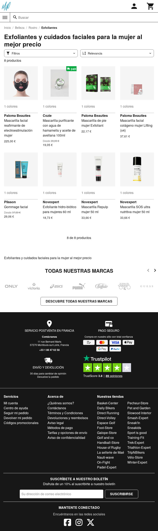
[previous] (148, 271)
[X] (90, 523)
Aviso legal (56, 422)
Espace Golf (106, 422)
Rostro (33, 28)
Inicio (7, 28)
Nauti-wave (105, 457)
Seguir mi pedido (16, 412)
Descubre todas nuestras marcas (79, 301)
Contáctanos (49, 336)
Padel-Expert (106, 467)
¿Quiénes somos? (61, 403)
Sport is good (137, 432)
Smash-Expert (137, 417)
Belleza (19, 28)
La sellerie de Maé (110, 452)
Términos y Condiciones (65, 412)
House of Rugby (109, 447)
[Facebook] (67, 523)
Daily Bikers (106, 408)
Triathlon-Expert (139, 447)
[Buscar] (15, 17)
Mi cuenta (11, 403)
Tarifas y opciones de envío (67, 432)
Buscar (23, 17)
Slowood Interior (139, 412)
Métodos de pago (60, 427)
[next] (155, 271)
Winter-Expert (137, 462)
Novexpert (51, 201)
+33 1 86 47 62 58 (49, 350)
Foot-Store (105, 427)
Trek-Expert (135, 442)
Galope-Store (107, 432)
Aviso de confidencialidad (66, 437)
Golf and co (105, 437)
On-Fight (103, 462)
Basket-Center (107, 403)
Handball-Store (108, 442)
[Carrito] (150, 6)
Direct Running (108, 412)
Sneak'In (133, 422)
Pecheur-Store (137, 403)
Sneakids (134, 427)
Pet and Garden (138, 408)
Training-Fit (135, 437)
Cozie (47, 115)
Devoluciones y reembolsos (68, 417)
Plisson (10, 201)
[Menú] (5, 17)
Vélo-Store (135, 457)
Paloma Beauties (17, 115)
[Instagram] (79, 523)
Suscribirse (121, 494)
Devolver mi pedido (18, 417)
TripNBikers (136, 452)
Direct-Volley (106, 417)
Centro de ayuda (16, 408)
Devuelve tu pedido (48, 376)
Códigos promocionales (21, 422)
